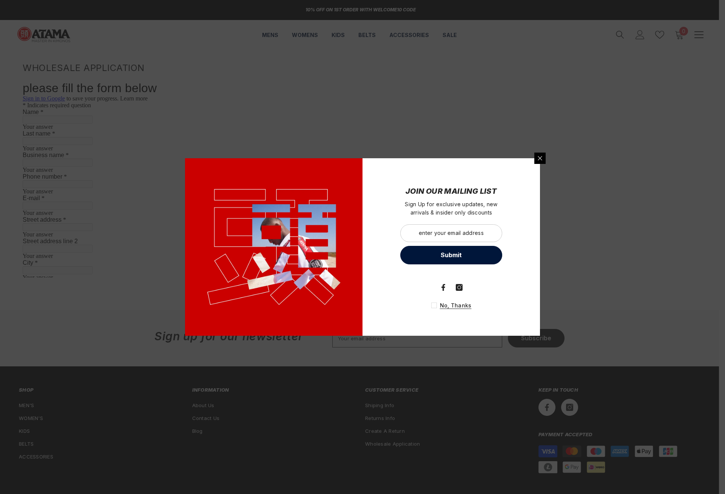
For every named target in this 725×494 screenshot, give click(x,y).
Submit (451, 255)
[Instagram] (459, 287)
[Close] (540, 158)
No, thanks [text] (456, 305)
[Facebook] (443, 287)
